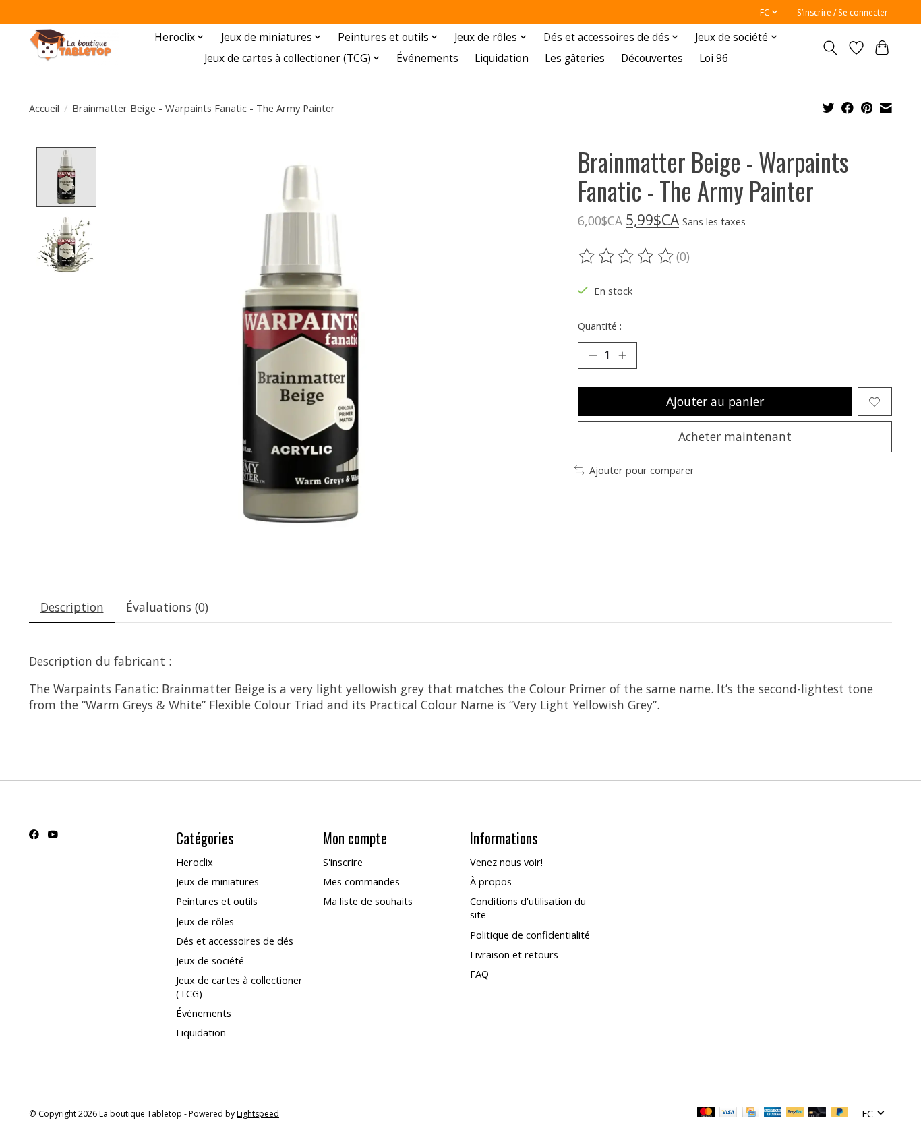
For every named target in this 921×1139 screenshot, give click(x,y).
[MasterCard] (706, 1113)
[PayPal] (795, 1113)
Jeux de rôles (205, 921)
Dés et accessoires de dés (234, 940)
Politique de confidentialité (530, 934)
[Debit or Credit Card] (817, 1113)
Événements (427, 58)
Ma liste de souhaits (368, 901)
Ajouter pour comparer (641, 470)
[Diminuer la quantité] (592, 355)
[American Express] (772, 1113)
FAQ (479, 974)
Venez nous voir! (506, 862)
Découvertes (652, 58)
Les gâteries (575, 58)
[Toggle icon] (830, 48)
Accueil (44, 108)
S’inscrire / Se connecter (842, 12)
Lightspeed (258, 1113)
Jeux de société (210, 960)
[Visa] (728, 1113)
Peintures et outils (217, 901)
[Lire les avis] (627, 256)
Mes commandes (361, 881)
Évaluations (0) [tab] (167, 607)
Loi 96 (713, 58)
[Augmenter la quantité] (622, 355)
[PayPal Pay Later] (840, 1113)
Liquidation (502, 58)
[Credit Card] (750, 1113)
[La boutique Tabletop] (74, 47)
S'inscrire (343, 862)
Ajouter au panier (715, 401)
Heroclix (194, 862)
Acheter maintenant (735, 436)
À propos (491, 881)
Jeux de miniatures (217, 881)
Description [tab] (72, 607)
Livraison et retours (514, 954)
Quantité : (600, 325)
